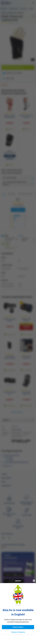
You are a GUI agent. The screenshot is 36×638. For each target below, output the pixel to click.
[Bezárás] (34, 580)
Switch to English (18, 627)
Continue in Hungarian (18, 632)
